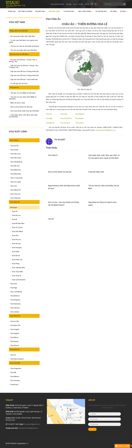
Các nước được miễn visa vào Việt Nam (24, 111)
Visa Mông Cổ (15, 190)
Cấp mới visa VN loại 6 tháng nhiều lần (24, 75)
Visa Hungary (17, 247)
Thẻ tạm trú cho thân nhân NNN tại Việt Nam (22, 98)
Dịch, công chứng (84, 11)
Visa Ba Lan (16, 215)
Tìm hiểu (80, 4)
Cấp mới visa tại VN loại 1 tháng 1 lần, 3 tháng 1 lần (23, 66)
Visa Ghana (14, 345)
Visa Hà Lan (16, 239)
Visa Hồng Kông (16, 162)
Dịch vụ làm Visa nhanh (57, 4)
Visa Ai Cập (14, 321)
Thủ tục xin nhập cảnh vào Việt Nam (23, 50)
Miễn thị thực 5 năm (17, 103)
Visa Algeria (14, 333)
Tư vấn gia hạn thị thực (19, 83)
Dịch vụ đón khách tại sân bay (21, 107)
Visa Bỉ (14, 219)
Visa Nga (13, 288)
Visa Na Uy (16, 256)
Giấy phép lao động (25, 11)
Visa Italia (15, 251)
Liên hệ (87, 4)
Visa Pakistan (15, 198)
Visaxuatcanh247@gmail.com (105, 130)
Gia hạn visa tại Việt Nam (19, 54)
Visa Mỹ (13, 372)
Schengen (13, 207)
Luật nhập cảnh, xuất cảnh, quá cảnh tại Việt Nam (23, 116)
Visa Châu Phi (15, 316)
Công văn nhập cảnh (96, 172)
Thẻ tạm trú (14, 87)
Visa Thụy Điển (17, 272)
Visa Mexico (14, 376)
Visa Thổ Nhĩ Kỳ (16, 292)
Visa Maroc (14, 337)
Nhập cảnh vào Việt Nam (19, 31)
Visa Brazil (14, 384)
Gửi (92, 429)
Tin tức (75, 4)
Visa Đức (15, 235)
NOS (26, 443)
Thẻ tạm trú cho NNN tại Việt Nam (23, 93)
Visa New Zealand (17, 359)
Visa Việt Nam (40, 11)
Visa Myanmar (15, 170)
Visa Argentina (15, 368)
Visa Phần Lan (17, 260)
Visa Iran (13, 186)
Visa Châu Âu (15, 202)
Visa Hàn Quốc (15, 158)
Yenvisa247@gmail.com (32, 424)
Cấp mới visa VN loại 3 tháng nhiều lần (24, 71)
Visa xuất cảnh (54, 11)
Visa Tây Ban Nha (18, 268)
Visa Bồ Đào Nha (18, 223)
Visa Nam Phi (15, 325)
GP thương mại (100, 11)
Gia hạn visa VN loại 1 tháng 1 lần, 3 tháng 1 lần (23, 60)
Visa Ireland (14, 312)
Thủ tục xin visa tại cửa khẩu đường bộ (24, 46)
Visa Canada (15, 380)
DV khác (123, 11)
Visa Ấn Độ (14, 146)
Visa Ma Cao (15, 166)
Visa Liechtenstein (18, 280)
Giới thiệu (68, 4)
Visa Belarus (15, 296)
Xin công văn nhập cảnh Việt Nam (22, 36)
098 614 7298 (123, 446)
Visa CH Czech (17, 227)
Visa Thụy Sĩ (16, 276)
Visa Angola (14, 329)
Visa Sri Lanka (15, 182)
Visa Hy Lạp (16, 243)
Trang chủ (12, 11)
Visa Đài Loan (15, 154)
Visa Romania (15, 304)
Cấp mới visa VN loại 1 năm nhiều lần (24, 79)
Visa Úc (13, 355)
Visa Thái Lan (15, 194)
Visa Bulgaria (15, 300)
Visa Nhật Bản (15, 174)
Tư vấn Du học (68, 11)
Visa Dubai (14, 150)
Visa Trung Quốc (16, 178)
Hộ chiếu (113, 11)
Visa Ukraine (15, 308)
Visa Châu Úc (15, 349)
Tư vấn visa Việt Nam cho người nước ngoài (23, 41)
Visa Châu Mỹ (15, 363)
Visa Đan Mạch (17, 231)
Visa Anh (13, 284)
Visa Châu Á (14, 140)
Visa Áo (15, 211)
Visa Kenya (14, 341)
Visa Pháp (15, 264)
